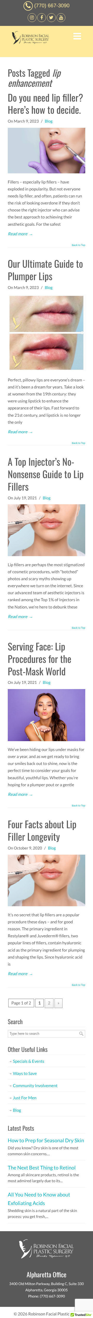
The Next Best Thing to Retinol (42, 1168)
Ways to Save (25, 1073)
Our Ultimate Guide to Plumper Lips (45, 269)
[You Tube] (61, 21)
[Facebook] (32, 21)
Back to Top (78, 245)
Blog (48, 121)
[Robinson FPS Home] (29, 42)
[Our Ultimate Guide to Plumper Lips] (46, 369)
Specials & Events (28, 1061)
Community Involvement (35, 1085)
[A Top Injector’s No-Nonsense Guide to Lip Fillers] (46, 554)
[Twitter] (51, 21)
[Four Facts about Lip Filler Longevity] (46, 904)
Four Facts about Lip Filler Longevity (42, 830)
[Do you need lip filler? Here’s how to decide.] (46, 171)
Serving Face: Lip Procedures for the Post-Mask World (39, 658)
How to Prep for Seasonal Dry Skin (46, 1140)
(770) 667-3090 (51, 6)
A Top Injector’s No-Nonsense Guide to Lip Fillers (46, 473)
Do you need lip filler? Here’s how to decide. (45, 103)
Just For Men (24, 1097)
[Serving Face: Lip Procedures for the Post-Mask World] (46, 739)
